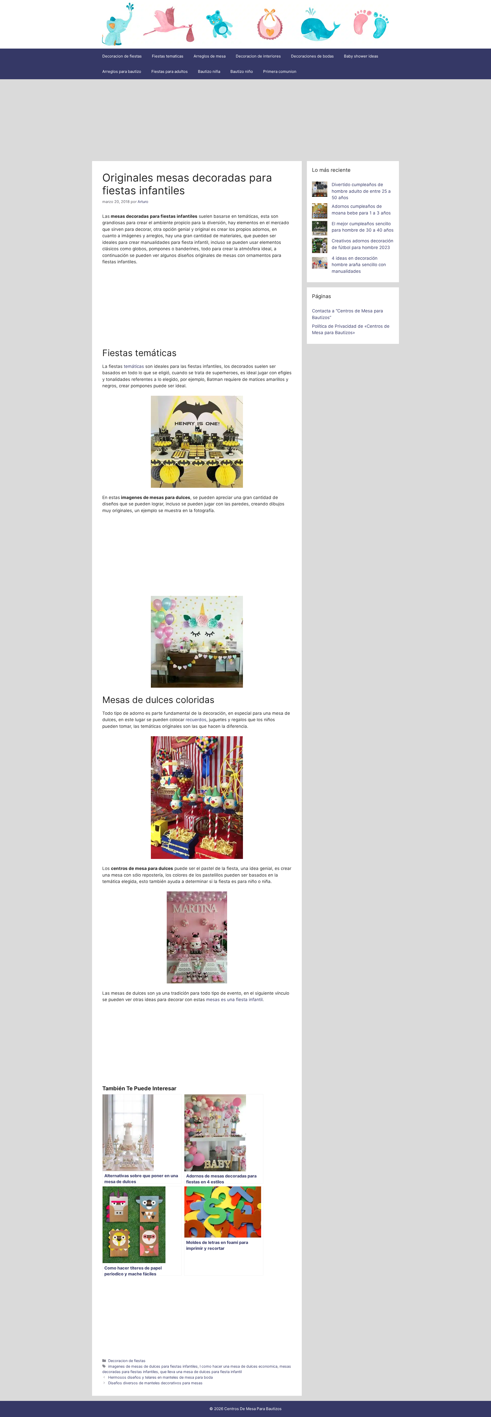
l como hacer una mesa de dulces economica (238, 1366)
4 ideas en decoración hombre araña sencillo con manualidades (359, 265)
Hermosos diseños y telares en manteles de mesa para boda (160, 1377)
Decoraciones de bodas (312, 56)
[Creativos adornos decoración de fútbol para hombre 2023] (319, 246)
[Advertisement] (245, 117)
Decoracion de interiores (258, 56)
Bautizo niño (241, 71)
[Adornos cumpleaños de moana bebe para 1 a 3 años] (319, 212)
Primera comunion (279, 71)
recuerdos (196, 719)
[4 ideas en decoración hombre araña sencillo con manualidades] (319, 264)
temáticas (134, 366)
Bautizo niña (209, 71)
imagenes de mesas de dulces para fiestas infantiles (153, 1366)
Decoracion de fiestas (122, 56)
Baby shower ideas (361, 56)
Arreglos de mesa (210, 56)
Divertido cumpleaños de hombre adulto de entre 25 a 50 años (361, 191)
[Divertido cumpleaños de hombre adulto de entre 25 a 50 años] (319, 190)
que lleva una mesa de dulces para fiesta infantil (201, 1371)
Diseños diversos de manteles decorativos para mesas (155, 1383)
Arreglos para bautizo (121, 71)
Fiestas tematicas (167, 56)
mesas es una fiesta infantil (234, 999)
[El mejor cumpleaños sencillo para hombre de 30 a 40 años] (319, 229)
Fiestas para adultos (169, 71)
